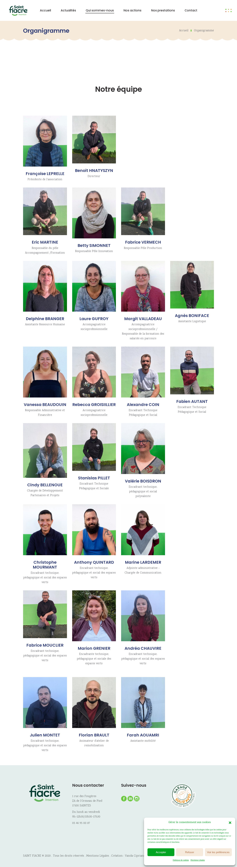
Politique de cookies (181, 860)
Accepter (161, 852)
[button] (230, 822)
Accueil (183, 31)
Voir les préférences (218, 852)
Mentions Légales (198, 860)
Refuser (189, 852)
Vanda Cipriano (135, 856)
